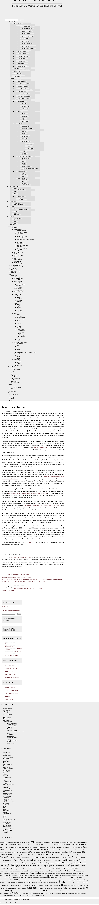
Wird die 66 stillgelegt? (11, 668)
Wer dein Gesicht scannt (11, 690)
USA (23, 173)
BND (5, 849)
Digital (15, 211)
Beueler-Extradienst (9, 899)
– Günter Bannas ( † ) (11, 729)
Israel (24, 163)
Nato (25, 877)
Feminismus (26, 579)
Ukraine (24, 153)
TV (14, 208)
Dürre (26, 857)
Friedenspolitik (37, 863)
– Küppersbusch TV (11, 736)
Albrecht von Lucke (40, 842)
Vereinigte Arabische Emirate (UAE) (26, 352)
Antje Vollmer (45, 844)
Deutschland (17, 80)
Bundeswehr (16, 852)
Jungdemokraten (54, 871)
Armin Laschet (75, 844)
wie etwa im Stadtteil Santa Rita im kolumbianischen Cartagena (27, 493)
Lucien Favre (16, 875)
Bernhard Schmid (75, 847)
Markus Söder (22, 875)
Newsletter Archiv (23, 70)
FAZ (15, 860)
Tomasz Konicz (60, 888)
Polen (24, 125)
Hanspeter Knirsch (27, 35)
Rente (19, 882)
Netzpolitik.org (42, 877)
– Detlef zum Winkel (11, 726)
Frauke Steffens (18, 863)
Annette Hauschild (27, 26)
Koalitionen (41, 873)
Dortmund (18, 857)
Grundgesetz (11, 867)
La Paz (12, 581)
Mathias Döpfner (36, 875)
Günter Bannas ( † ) (27, 33)
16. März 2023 (6, 411)
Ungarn (24, 155)
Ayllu (26, 577)
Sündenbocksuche (10, 665)
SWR (7, 888)
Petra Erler (25, 46)
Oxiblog (45, 880)
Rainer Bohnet (22, 63)
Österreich (25, 135)
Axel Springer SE (23, 847)
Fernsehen (31, 860)
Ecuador (21, 579)
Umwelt (19, 891)
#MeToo (9, 842)
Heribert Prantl (68, 867)
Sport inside (65, 885)
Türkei (24, 151)
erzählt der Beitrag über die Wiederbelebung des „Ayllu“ (42, 505)
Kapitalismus (3, 873)
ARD (55, 844)
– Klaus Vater (9, 734)
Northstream (68, 877)
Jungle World (73, 871)
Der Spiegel (17, 855)
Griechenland (62, 865)
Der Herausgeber (18, 75)
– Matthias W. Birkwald (12, 737)
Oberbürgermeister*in (4, 880)
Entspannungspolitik (53, 857)
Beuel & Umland (14, 186)
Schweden (30, 150)
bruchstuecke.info (55, 849)
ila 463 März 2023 (29, 542)
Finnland (29, 145)
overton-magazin (38, 880)
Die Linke (60, 855)
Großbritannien (27, 128)
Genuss (12, 216)
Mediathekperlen (18, 204)
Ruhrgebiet (21, 196)
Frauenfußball (12, 863)
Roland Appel (21, 65)
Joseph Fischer (34, 871)
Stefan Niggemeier (71, 885)
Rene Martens (14, 882)
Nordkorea (25, 106)
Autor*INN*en (17, 23)
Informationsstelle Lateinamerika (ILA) (45, 579)
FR (77, 860)
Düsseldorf (29, 857)
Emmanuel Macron (42, 857)
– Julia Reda (9, 733)
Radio (15, 213)
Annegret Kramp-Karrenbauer (30, 844)
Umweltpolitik (22, 91)
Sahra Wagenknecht (84, 882)
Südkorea (25, 108)
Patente (52, 880)
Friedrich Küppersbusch (47, 863)
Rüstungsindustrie (76, 882)
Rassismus (81, 880)
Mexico (24, 176)
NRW (15, 194)
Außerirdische (6, 761)
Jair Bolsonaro (84, 869)
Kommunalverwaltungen (53, 873)
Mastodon (17, 71)
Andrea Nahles (79, 842)
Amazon (60, 842)
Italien (24, 133)
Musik (15, 223)
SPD (60, 885)
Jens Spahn (21, 871)
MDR (40, 875)
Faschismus (9, 860)
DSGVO (23, 857)
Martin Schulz (30, 875)
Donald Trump (6, 857)
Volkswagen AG (75, 891)
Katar (13, 873)
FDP (19, 860)
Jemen (24, 165)
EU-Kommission (78, 857)
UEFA (79, 888)
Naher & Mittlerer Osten (25, 156)
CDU (30, 852)
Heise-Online (49, 867)
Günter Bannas (20, 867)
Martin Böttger (22, 61)
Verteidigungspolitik (24, 96)
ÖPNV (36, 895)
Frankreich (25, 126)
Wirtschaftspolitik (23, 98)
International (18, 100)
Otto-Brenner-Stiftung (27, 880)
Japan (23, 105)
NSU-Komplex (79, 877)
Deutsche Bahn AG (27, 855)
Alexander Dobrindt (48, 842)
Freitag (24, 863)
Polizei (68, 880)
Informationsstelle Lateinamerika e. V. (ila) (21, 557)
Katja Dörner (18, 873)
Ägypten (24, 113)
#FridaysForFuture (3, 842)
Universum (6, 823)
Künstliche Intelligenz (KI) (77, 873)
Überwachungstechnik (9, 819)
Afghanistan (25, 158)
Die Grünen (50, 855)
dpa (21, 857)
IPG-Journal (48, 869)
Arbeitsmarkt (50, 844)
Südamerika (21, 178)
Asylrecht (85, 844)
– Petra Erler (9, 739)
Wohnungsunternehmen (57, 893)
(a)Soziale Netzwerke (15, 842)
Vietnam (24, 110)
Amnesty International (65, 842)
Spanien (24, 140)
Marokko (24, 116)
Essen (70, 857)
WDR (14, 893)
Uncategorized (7, 822)
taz (28, 888)
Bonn (15, 191)
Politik (12, 78)
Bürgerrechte (6, 767)
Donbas (14, 857)
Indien (20, 869)
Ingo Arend (21, 60)
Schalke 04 (12, 885)
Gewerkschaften (42, 865)
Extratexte (5, 776)
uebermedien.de (72, 888)
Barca (41, 847)
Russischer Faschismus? (8, 588)
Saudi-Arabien (26, 166)
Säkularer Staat (7, 813)
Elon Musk (34, 857)
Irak (23, 161)
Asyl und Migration (8, 757)
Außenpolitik (22, 81)
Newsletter (6, 803)
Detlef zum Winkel (27, 28)
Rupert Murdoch (54, 882)
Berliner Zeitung (65, 847)
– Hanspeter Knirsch (11, 730)
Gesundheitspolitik (23, 83)
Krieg (65, 873)
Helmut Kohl (56, 867)
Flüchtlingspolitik (69, 860)
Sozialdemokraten (47, 885)
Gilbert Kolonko (27, 31)
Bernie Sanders (80, 847)
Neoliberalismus (34, 877)
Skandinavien (26, 141)
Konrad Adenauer (61, 873)
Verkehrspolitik (22, 95)
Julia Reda (25, 40)
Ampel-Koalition (73, 842)
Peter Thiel (56, 880)
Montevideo (26, 581)
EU (72, 857)
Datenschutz (17, 73)
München (11, 877)
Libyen (12, 875)
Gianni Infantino (49, 865)
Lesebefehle (13, 201)
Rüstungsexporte (70, 882)
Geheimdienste (13, 865)
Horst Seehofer (75, 867)
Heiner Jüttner (22, 58)
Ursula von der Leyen (36, 891)
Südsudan (25, 121)
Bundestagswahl (81, 849)
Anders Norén (10, 902)
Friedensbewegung (30, 863)
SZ (13, 888)
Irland (24, 131)
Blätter (2, 849)
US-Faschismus (7, 825)
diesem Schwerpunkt (40, 447)
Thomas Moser (42, 888)
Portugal (71, 880)
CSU (83, 852)
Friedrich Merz (60, 863)
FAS (6, 860)
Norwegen (30, 148)
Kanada (24, 175)
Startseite (12, 21)
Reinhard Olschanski (28, 48)
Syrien (10, 888)
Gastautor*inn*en (23, 25)
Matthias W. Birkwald (28, 45)
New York (60, 877)
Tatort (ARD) (24, 888)
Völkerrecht (80, 891)
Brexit (49, 849)
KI (21, 873)
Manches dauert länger (11, 674)
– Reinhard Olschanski (12, 740)
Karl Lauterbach (8, 873)
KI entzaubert (8, 696)
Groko (67, 865)
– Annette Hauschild (11, 723)
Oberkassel (21, 189)
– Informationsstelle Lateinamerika (15, 731)
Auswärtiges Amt (15, 847)
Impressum (17, 76)
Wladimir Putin (44, 893)
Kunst (15, 221)
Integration (6, 787)
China (24, 103)
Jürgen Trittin (81, 871)
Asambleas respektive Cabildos (16, 577)
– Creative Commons (11, 724)
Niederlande (64, 877)
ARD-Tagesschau (61, 844)
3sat (20, 842)
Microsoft (80, 875)
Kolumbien (46, 873)
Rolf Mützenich (39, 882)
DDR (11, 855)
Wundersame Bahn (10, 895)
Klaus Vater (25, 41)
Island (28, 146)
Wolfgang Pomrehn (67, 893)
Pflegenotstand (61, 880)
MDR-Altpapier (46, 875)
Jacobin (79, 869)
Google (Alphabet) (56, 865)
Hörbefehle (17, 203)
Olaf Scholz (13, 880)
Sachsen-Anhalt (9, 699)
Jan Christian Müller (9, 871)
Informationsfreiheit (8, 784)
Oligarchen (20, 880)
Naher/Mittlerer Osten (9, 802)
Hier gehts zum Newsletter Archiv (11, 610)
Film (15, 219)
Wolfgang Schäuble (76, 893)
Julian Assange (46, 871)
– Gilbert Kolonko (10, 743)
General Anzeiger (23, 865)
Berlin (55, 847)
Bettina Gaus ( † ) (22, 53)
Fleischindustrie (27, 90)
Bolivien (24, 183)
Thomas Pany (49, 888)
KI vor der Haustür (10, 687)
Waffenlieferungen (4, 893)
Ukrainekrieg (6, 891)
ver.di (48, 891)
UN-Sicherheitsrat (24, 891)
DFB (40, 855)
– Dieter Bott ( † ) (10, 727)
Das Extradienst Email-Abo (9, 607)
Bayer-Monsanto (45, 847)
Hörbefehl (5, 783)
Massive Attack (18, 581)
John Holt (57, 579)
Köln (15, 193)
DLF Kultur (80, 855)
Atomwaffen (8, 847)
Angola (24, 115)
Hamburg (27, 867)
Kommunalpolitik (23, 86)
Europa (20, 123)
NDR (28, 877)
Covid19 (68, 852)
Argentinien (25, 185)
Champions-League (37, 852)
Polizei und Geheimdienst (11, 693)
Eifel (19, 198)
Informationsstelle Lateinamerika (25, 239)
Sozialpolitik (6, 815)
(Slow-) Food (17, 218)
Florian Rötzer (49, 860)
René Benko (24, 882)
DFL (43, 855)
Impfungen (15, 869)
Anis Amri (8, 844)
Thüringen (55, 888)
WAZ (11, 893)
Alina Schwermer (55, 842)
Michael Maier (75, 875)
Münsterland (22, 199)
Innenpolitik (21, 85)
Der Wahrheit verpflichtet (12, 677)
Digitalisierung (70, 855)
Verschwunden (9, 643)
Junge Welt (64, 871)
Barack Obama (37, 847)
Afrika (20, 111)
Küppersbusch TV (27, 43)
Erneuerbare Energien (64, 857)
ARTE (82, 844)
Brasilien (24, 180)
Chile (23, 181)
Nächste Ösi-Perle (9, 671)
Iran (23, 160)
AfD (22, 842)
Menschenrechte (65, 875)
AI (36, 842)
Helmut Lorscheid (23, 56)
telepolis (34, 888)
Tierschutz (25, 93)
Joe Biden (27, 871)
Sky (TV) (37, 885)
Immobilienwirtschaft (6, 869)
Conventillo (16, 579)
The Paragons (41, 581)
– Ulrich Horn (9, 742)
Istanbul (62, 869)
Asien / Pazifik (22, 101)
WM (51, 893)
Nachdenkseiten (18, 877)
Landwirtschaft (22, 88)
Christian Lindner (54, 852)
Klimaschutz (25, 873)
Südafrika (25, 120)
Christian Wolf (22, 55)
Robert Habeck (32, 882)
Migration (85, 875)
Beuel (15, 188)
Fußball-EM (84, 863)
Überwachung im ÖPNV (11, 655)
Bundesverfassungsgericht (7, 852)
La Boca (9, 581)
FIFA (37, 860)
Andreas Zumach (22, 51)
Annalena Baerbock (17, 844)
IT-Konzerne (68, 869)
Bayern (50, 847)
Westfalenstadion (20, 893)
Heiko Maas (41, 867)
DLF (76, 855)
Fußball (12, 224)
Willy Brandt (29, 893)
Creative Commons (8, 768)
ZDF (22, 896)
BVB (21, 852)
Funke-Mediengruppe (70, 863)
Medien (12, 206)
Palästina (49, 880)
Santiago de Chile (33, 581)
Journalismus (40, 871)
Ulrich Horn (25, 50)
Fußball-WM (3, 865)
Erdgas (59, 857)
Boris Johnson (14, 849)
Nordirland (30, 130)
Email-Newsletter (18, 68)
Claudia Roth (62, 852)
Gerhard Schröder (32, 865)
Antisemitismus (39, 844)
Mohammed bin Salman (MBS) (5, 877)
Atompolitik (6, 758)
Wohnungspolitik (7, 831)
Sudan (24, 118)
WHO (24, 893)
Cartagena (7, 579)
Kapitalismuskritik (7, 790)
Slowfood (40, 885)
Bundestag (76, 849)
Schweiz (24, 138)
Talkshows (19, 888)
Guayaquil (32, 579)
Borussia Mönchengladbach (32, 849)
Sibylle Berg (26, 885)
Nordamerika (22, 171)
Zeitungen (16, 214)
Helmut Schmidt (63, 867)
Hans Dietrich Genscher (34, 867)
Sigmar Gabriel (31, 885)
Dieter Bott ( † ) (26, 30)
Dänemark (29, 143)
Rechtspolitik (6, 810)
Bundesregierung (70, 849)
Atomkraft (2, 847)
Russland (25, 136)
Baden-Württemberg (31, 847)
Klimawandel (34, 873)
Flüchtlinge (57, 860)
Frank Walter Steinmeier (5, 863)
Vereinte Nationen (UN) (66, 891)
